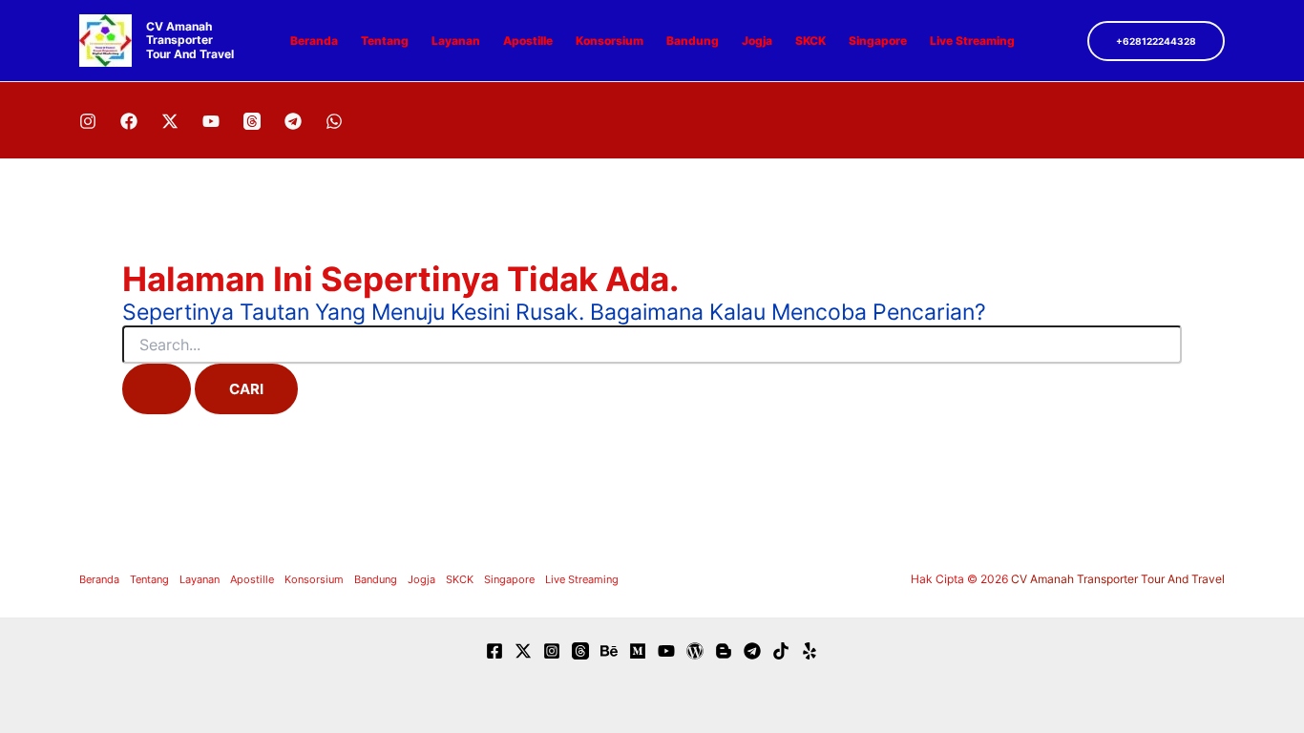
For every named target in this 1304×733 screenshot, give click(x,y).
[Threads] (252, 121)
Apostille (528, 40)
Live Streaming (972, 40)
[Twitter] (523, 651)
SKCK (810, 40)
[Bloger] (723, 651)
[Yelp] (809, 651)
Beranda (314, 40)
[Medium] (637, 651)
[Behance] (609, 651)
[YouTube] (211, 121)
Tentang (385, 40)
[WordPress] (695, 651)
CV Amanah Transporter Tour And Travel (190, 40)
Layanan (455, 40)
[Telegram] (293, 121)
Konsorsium (609, 40)
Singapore (878, 40)
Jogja (757, 40)
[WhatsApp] (334, 121)
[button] (1156, 41)
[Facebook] (128, 121)
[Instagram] (87, 121)
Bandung (692, 40)
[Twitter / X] (170, 121)
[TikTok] (780, 651)
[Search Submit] (156, 389)
